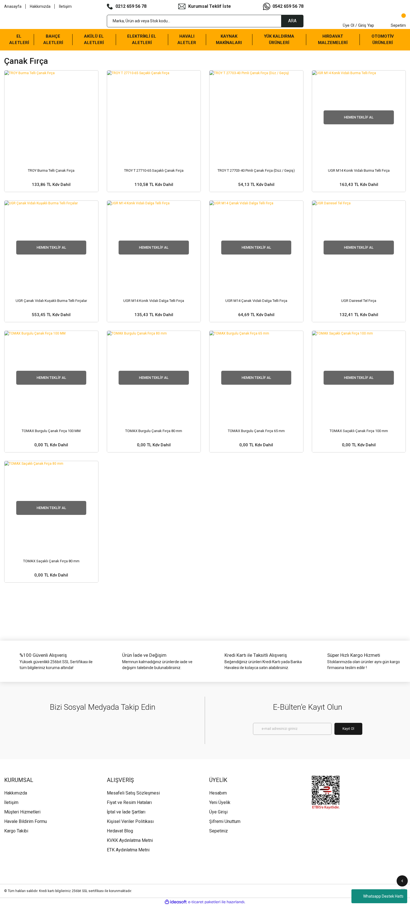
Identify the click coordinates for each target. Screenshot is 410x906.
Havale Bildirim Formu (25, 821)
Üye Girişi (218, 812)
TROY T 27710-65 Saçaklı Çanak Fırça (154, 170)
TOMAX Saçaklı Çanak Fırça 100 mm (359, 431)
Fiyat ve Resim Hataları (129, 802)
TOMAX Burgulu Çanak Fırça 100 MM (51, 431)
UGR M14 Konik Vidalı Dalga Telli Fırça (153, 301)
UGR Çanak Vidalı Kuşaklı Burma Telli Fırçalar (51, 301)
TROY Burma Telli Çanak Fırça (51, 170)
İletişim (65, 6)
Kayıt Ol (348, 729)
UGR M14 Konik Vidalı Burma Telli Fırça (359, 170)
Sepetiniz (218, 831)
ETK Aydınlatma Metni (128, 849)
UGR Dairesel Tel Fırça (358, 301)
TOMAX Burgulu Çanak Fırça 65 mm (256, 431)
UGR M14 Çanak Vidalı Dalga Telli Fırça (256, 301)
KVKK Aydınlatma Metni (130, 840)
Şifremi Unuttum (224, 821)
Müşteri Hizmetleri (22, 812)
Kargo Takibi (16, 831)
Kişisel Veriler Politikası (130, 821)
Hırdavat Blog (120, 831)
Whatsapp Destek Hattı (383, 896)
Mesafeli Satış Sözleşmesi (133, 793)
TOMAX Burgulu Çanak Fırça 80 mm (153, 431)
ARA (292, 20)
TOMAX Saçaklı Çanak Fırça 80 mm (51, 561)
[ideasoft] (176, 902)
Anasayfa (12, 6)
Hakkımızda (40, 6)
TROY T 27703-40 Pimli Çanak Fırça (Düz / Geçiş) (256, 170)
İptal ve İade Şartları (126, 812)
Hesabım (218, 793)
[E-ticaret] (204, 901)
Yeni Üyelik (219, 802)
